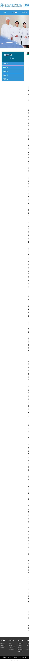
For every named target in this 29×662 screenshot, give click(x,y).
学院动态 (24, 12)
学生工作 (20, 643)
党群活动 (5, 71)
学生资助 (20, 649)
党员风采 (5, 75)
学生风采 (20, 647)
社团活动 (20, 651)
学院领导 (2, 645)
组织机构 (5, 63)
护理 (10, 643)
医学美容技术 (12, 645)
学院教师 (2, 647)
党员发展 (5, 67)
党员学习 (5, 79)
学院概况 (14, 12)
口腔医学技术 (12, 647)
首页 (5, 12)
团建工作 (20, 645)
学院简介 (2, 643)
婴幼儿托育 (12, 649)
